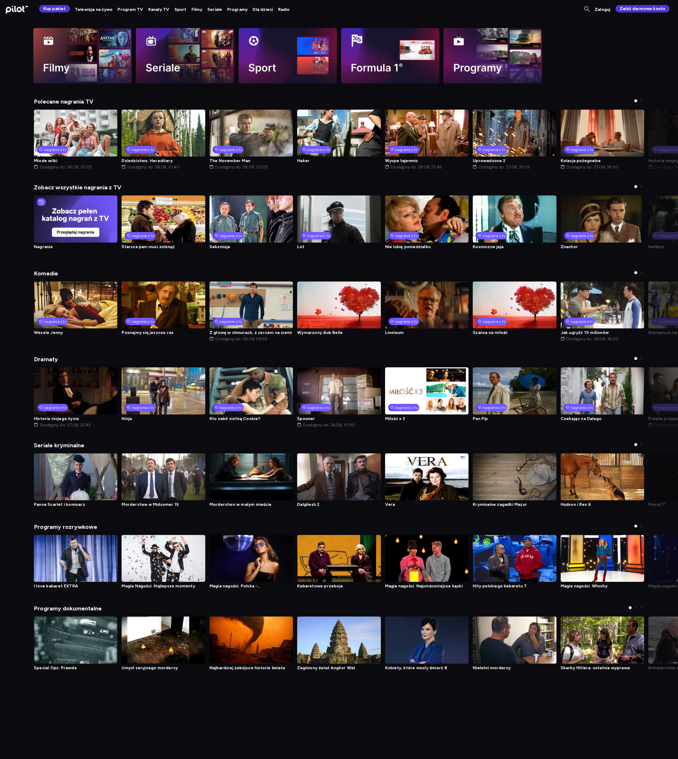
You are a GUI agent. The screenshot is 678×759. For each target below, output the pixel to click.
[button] (636, 101)
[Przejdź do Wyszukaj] (587, 9)
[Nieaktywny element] (82, 55)
